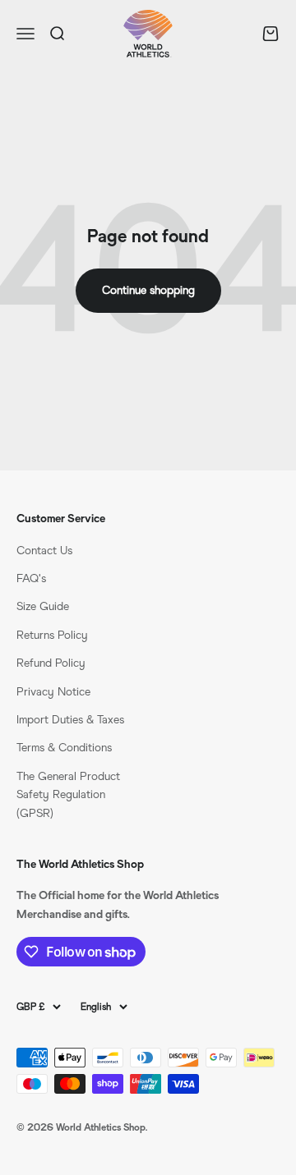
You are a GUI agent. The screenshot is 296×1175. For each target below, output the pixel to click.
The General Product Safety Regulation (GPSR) (68, 794)
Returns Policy (52, 635)
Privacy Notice (53, 692)
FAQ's (31, 578)
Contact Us (44, 551)
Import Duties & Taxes (70, 720)
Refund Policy (51, 663)
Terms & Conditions (64, 748)
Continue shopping (148, 290)
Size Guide (42, 606)
